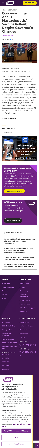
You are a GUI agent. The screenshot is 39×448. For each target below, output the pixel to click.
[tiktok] (23, 345)
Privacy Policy (7, 330)
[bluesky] (28, 345)
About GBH (6, 283)
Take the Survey (13, 191)
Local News (13, 10)
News (4, 10)
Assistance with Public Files (9, 347)
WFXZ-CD (5, 362)
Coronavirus (7, 133)
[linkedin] (35, 345)
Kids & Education (8, 287)
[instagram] (21, 344)
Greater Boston (7, 35)
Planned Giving (25, 304)
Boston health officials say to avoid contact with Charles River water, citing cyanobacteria (19, 241)
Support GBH (24, 283)
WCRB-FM (5, 369)
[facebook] (33, 345)
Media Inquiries (25, 330)
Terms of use (6, 322)
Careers (4, 295)
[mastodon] (31, 352)
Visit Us (22, 337)
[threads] (31, 345)
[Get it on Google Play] (31, 158)
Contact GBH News (26, 326)
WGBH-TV (5, 354)
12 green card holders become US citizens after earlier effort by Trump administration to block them (18, 250)
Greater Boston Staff (11, 68)
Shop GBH (23, 311)
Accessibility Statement (6, 334)
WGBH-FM (6, 366)
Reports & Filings (8, 339)
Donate (31, 3)
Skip (16, 437)
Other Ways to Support (27, 308)
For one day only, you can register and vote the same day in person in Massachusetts (19, 265)
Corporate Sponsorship (24, 295)
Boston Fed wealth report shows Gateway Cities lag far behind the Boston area (19, 258)
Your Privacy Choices (16, 444)
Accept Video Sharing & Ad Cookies (16, 431)
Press (4, 298)
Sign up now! (12, 220)
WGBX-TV (5, 358)
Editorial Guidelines (9, 326)
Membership (24, 291)
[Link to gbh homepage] (10, 3)
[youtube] (26, 344)
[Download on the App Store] (20, 158)
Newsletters (24, 333)
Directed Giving (25, 300)
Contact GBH (24, 322)
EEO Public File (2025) (9, 343)
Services (5, 291)
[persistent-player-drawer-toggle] (37, 445)
